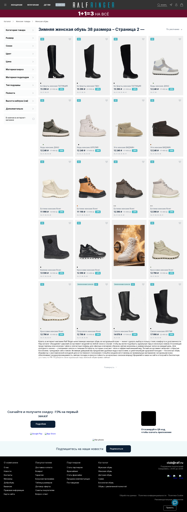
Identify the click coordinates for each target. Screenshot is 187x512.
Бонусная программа (44, 479)
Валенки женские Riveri (50, 270)
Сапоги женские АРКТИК (161, 331)
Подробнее (41, 424)
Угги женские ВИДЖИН (124, 147)
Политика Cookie (175, 495)
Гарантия (39, 475)
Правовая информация (14, 490)
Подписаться (116, 449)
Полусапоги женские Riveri (89, 331)
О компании (11, 463)
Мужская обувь (105, 467)
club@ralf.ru (175, 463)
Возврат (39, 471)
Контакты (8, 475)
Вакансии (8, 486)
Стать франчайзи (74, 475)
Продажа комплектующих (78, 479)
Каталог (103, 463)
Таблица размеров (43, 483)
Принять (170, 508)
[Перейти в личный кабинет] (176, 6)
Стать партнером (75, 467)
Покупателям (43, 463)
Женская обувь (105, 471)
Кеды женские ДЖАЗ (159, 86)
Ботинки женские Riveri (50, 209)
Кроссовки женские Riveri (88, 270)
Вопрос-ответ (41, 494)
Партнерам (73, 463)
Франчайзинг (72, 471)
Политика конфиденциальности (152, 495)
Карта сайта (9, 494)
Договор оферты (43, 486)
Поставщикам (73, 483)
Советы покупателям (44, 490)
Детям (47, 5)
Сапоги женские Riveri (123, 331)
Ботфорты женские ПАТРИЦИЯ (54, 86)
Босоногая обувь (106, 483)
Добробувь (9, 483)
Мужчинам (33, 5)
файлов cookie (38, 509)
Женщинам (16, 5)
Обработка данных (128, 495)
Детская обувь (105, 475)
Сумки (101, 479)
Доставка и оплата (43, 467)
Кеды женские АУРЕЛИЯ (87, 147)
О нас (6, 467)
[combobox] (170, 29)
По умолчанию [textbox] (172, 29)
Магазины (8, 479)
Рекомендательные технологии (169, 499)
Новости (7, 471)
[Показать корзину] (181, 6)
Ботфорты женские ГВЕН (88, 86)
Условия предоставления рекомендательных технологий (98, 509)
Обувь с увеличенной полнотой (112, 486)
